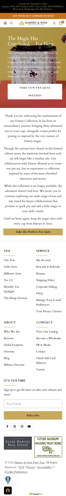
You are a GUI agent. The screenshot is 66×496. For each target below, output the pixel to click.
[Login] (54, 23)
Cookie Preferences (16, 472)
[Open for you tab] (8, 490)
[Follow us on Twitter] (14, 426)
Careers (40, 369)
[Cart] (60, 23)
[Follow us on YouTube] (29, 426)
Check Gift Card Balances (45, 360)
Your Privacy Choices (49, 311)
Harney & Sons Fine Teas (30, 462)
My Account (43, 260)
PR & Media (43, 345)
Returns (40, 273)
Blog (6, 358)
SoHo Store (10, 267)
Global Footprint (13, 345)
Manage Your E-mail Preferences (48, 302)
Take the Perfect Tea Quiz (32, 232)
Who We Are (12, 332)
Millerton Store (12, 273)
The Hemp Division (15, 298)
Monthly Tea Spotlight (11, 289)
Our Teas (9, 260)
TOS (21, 467)
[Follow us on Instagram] (21, 426)
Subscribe (33, 415)
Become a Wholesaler (48, 338)
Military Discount (14, 365)
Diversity (9, 351)
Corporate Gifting (46, 287)
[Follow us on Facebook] (7, 426)
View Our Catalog (47, 332)
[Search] (11, 23)
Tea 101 (8, 280)
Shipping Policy (45, 280)
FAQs (39, 293)
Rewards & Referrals (48, 267)
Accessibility (44, 467)
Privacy (30, 467)
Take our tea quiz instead (35, 91)
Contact (40, 351)
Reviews (9, 338)
